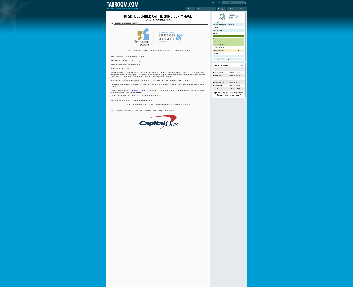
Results (134, 23)
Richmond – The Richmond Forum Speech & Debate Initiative (227, 56)
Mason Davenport (217, 30)
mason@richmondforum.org (140, 90)
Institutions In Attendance (219, 44)
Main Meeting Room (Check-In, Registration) (223, 24)
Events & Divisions (217, 41)
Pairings (118, 23)
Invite (112, 23)
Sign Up (218, 2)
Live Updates (126, 23)
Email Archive (216, 39)
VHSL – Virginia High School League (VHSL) (223, 59)
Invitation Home (217, 36)
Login (212, 2)
